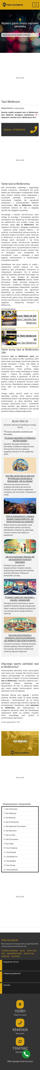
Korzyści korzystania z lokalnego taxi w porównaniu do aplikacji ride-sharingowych (20, 638)
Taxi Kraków (11, 852)
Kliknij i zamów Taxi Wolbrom (24, 319)
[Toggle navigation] (35, 5)
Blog (22, 950)
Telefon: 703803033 (14, 129)
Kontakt (15, 956)
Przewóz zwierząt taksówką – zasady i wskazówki (20, 598)
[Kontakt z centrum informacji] (26, 1054)
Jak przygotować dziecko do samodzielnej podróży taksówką (20, 559)
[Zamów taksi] (33, 131)
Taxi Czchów (10, 835)
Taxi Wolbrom (11, 856)
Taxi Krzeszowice (12, 822)
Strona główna (9, 950)
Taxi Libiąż (9, 843)
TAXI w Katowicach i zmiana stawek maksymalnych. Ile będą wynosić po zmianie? (20, 519)
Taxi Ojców (10, 865)
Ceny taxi (31, 950)
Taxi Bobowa (10, 817)
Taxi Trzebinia (11, 848)
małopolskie (19, 108)
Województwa (14, 953)
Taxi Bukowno (11, 830)
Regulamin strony (11, 962)
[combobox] (20, 35)
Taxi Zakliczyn (10, 813)
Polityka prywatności (12, 973)
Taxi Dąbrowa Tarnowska (15, 826)
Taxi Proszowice (11, 839)
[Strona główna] (12, 5)
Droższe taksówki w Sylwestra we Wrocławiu (20, 439)
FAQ (3, 953)
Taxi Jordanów (12, 869)
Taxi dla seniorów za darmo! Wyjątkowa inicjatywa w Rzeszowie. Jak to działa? (20, 478)
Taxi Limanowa (11, 809)
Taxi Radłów (11, 861)
